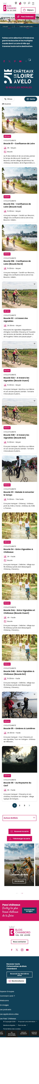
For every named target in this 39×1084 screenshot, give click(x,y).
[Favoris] (24, 3)
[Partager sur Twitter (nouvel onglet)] (9, 61)
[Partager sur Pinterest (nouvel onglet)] (15, 61)
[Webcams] (16, 3)
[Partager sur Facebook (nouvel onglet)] (4, 61)
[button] (29, 3)
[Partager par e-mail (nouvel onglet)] (20, 61)
